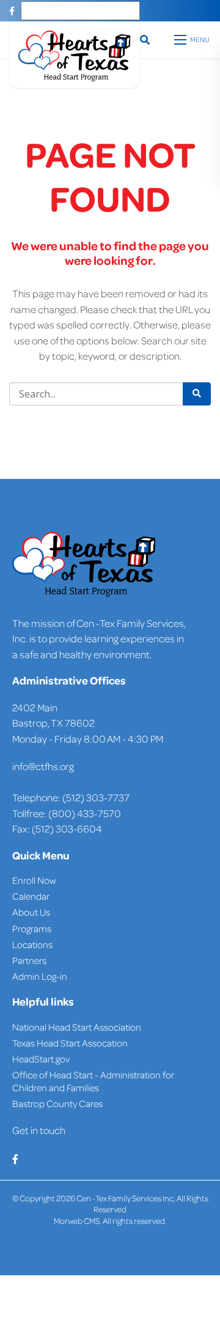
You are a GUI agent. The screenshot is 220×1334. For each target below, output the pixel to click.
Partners (29, 960)
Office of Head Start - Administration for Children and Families (93, 1081)
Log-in (53, 976)
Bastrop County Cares (57, 1103)
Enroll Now (34, 880)
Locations (32, 944)
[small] (12, 11)
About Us (31, 912)
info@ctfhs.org (43, 766)
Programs (31, 928)
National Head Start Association (76, 1027)
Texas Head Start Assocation (70, 1043)
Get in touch (38, 1130)
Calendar (31, 896)
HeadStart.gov (41, 1059)
